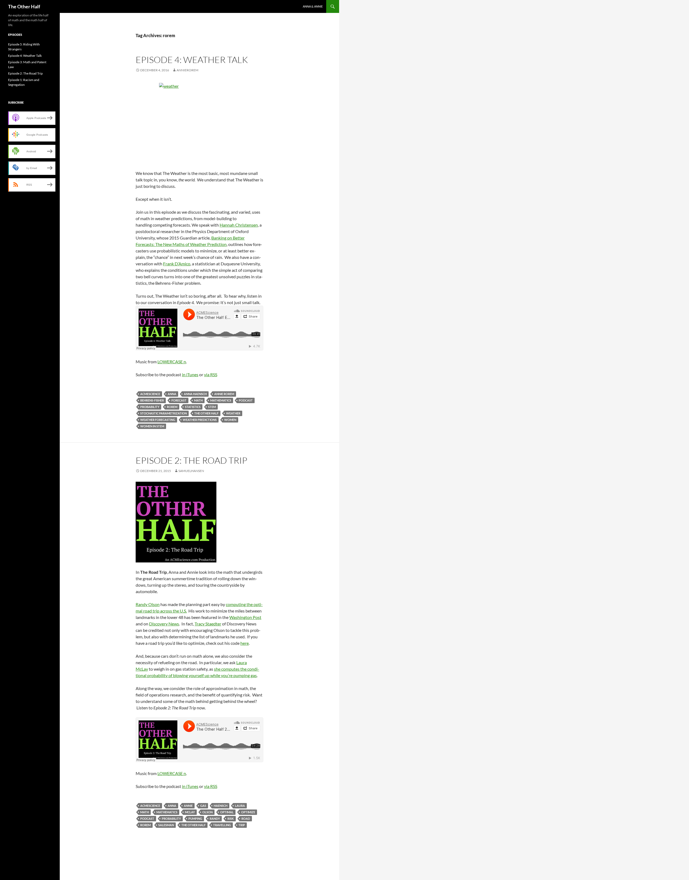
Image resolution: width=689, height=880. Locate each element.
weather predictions (200, 419)
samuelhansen (191, 471)
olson (207, 812)
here (244, 643)
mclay (190, 812)
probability (149, 407)
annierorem (187, 70)
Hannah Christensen (239, 224)
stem (212, 407)
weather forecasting (157, 419)
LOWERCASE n (171, 361)
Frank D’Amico (176, 263)
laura (240, 805)
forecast (179, 400)
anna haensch (195, 394)
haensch (220, 805)
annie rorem (224, 394)
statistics (193, 407)
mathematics (220, 400)
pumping (195, 818)
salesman (166, 825)
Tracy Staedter (208, 623)
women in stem (152, 426)
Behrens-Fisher (152, 400)
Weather (233, 413)
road (245, 818)
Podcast (246, 400)
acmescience (150, 394)
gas (203, 805)
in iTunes (190, 374)
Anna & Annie (313, 6)
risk (230, 818)
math (198, 400)
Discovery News (164, 623)
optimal (227, 812)
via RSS (210, 374)
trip (241, 825)
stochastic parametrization (163, 413)
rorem (172, 407)
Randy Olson (148, 604)
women (230, 419)
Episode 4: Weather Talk (192, 59)
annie (188, 805)
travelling (222, 825)
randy (215, 818)
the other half (206, 413)
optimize (248, 812)
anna (172, 394)
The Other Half (24, 6)
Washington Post (245, 617)
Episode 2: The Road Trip (191, 460)
